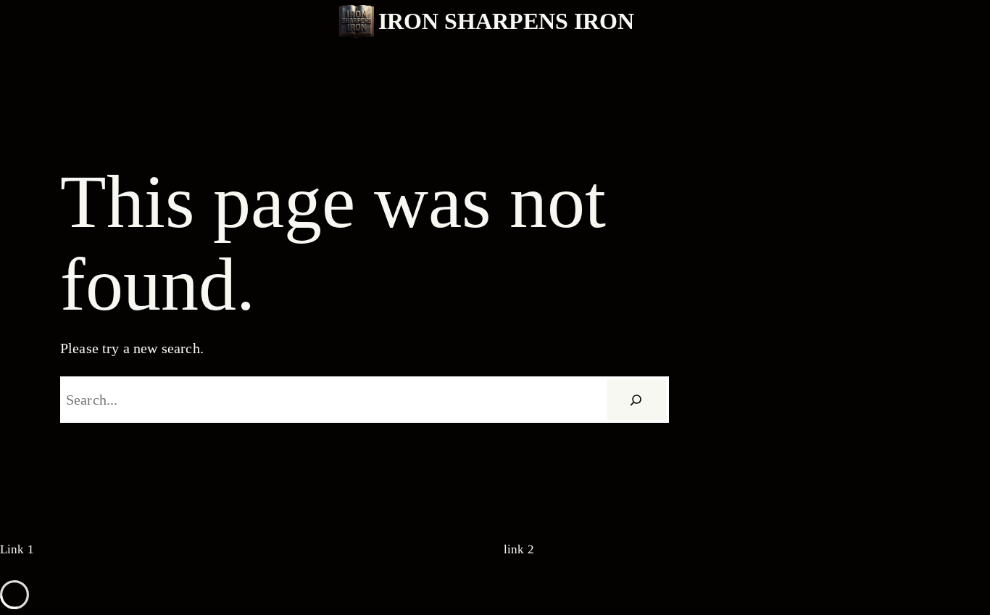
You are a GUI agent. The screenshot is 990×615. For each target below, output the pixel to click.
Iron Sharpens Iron (506, 21)
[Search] (636, 399)
